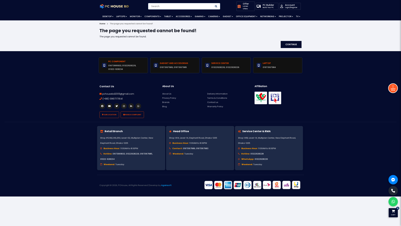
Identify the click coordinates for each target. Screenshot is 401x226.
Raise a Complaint (133, 114)
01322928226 (261, 159)
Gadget (227, 16)
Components (151, 16)
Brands (165, 102)
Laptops (120, 16)
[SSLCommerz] (252, 185)
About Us (166, 93)
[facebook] (102, 106)
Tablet (167, 16)
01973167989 (189, 148)
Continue (291, 44)
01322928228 (257, 153)
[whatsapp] (138, 106)
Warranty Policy (215, 106)
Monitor (135, 16)
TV (297, 16)
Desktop (107, 16)
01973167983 (202, 148)
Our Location (109, 114)
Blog (164, 106)
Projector (285, 16)
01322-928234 (107, 159)
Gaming (199, 16)
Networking (267, 16)
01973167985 (146, 153)
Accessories (183, 16)
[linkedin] (131, 106)
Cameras (213, 16)
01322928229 (132, 153)
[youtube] (109, 106)
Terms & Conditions (217, 98)
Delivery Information (217, 93)
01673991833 (119, 153)
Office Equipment (246, 16)
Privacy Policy (169, 98)
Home (102, 23)
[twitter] (117, 106)
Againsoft (166, 185)
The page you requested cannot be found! (131, 23)
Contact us (212, 102)
